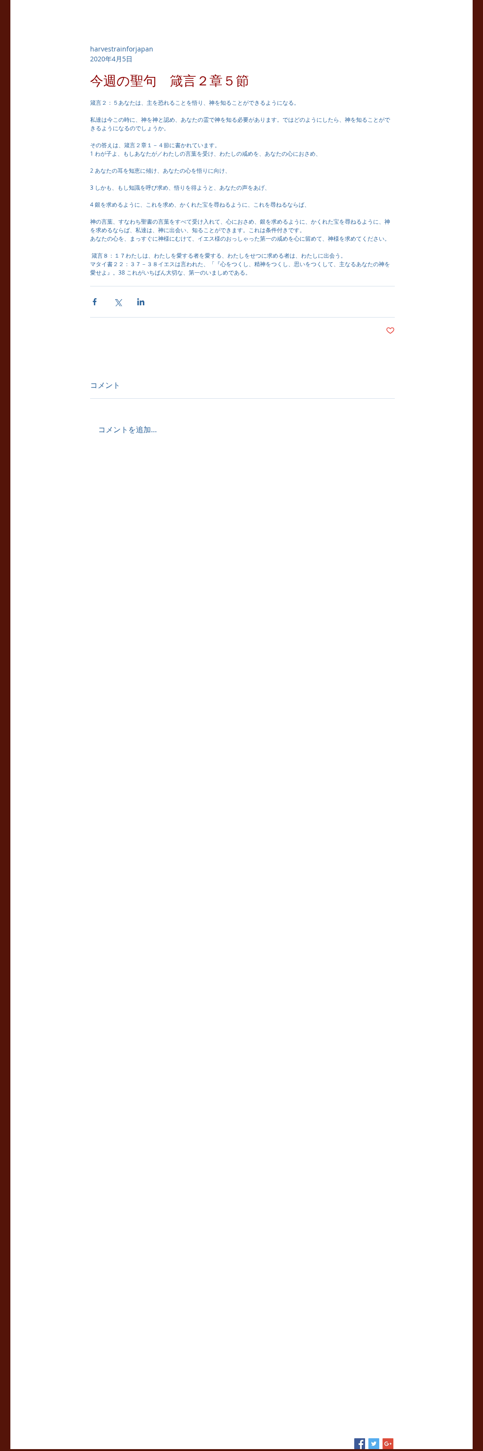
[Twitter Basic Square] (373, 1443)
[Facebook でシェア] (94, 301)
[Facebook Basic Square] (359, 1443)
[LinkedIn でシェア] (140, 301)
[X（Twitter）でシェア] (117, 301)
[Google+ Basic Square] (388, 1443)
